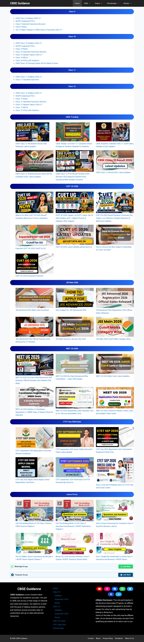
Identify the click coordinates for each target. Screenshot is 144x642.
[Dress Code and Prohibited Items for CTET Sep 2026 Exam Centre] (115, 470)
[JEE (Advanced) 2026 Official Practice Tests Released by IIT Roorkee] (34, 327)
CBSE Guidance (20, 3)
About (98, 638)
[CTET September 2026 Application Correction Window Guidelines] (34, 438)
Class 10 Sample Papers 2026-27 (29, 55)
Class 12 (56, 606)
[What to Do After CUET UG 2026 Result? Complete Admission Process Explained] (34, 203)
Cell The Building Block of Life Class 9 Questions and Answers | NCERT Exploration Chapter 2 (73, 526)
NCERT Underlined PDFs (25, 21)
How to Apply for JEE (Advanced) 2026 (71, 310)
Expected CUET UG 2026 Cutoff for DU (31, 248)
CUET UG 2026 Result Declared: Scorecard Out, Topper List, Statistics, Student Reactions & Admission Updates (114, 218)
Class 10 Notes (22, 49)
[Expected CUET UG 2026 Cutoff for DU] (34, 236)
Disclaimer (119, 638)
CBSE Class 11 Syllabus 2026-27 (29, 77)
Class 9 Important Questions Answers (30, 24)
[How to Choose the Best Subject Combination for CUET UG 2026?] (115, 235)
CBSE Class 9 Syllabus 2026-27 (28, 18)
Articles (126, 3)
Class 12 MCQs (22, 107)
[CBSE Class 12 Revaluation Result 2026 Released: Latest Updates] (32, 132)
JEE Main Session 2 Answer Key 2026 (71, 339)
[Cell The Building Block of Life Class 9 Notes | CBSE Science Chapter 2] (34, 511)
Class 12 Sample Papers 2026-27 (29, 105)
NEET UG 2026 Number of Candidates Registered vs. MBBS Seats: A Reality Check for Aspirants (34, 412)
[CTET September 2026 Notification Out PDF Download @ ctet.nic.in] (75, 467)
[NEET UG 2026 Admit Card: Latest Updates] (115, 364)
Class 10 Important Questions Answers (31, 52)
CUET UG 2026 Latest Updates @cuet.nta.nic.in (74, 247)
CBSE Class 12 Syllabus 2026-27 (29, 93)
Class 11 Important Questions (27, 80)
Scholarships (112, 3)
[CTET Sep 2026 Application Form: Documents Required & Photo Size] (115, 437)
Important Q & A (61, 599)
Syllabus (58, 595)
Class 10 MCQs (22, 57)
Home (77, 3)
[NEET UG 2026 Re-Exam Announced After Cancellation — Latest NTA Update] (75, 364)
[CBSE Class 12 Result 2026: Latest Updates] (115, 160)
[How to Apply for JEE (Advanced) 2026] (75, 298)
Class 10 (56, 592)
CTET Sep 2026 (59, 624)
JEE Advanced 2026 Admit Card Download (32, 310)
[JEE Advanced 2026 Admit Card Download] (34, 298)
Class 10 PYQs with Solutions (27, 60)
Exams (97, 3)
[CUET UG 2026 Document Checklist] (34, 264)
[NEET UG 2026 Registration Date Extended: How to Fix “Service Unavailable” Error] (75, 398)
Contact (91, 638)
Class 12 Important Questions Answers (31, 102)
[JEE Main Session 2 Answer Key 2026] (75, 327)
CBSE (86, 3)
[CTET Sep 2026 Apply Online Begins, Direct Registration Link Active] (34, 467)
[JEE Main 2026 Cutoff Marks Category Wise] (115, 327)
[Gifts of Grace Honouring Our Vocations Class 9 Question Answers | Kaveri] (115, 511)
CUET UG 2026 (59, 621)
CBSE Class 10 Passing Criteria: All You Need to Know (37, 63)
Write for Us (129, 638)
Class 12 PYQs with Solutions (27, 110)
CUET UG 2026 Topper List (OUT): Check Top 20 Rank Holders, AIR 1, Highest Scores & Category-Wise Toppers (74, 218)
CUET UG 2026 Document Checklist (29, 276)
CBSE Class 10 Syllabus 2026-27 (29, 43)
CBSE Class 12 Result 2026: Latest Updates (113, 172)
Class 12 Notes (22, 99)
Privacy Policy (108, 638)
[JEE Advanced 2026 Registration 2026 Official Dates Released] (115, 298)
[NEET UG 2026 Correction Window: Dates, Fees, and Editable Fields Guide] (115, 398)
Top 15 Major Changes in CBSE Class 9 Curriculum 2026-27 (39, 30)
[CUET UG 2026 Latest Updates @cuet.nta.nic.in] (75, 235)
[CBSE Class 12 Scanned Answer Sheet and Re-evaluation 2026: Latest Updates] (34, 161)
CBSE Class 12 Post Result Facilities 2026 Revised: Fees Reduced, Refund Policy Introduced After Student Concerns (72, 177)
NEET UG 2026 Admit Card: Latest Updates (112, 376)
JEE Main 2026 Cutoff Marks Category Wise (113, 339)
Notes (57, 603)
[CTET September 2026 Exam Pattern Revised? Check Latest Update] (75, 437)
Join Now (127, 566)
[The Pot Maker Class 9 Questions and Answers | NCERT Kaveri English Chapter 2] (34, 544)
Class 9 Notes (21, 27)
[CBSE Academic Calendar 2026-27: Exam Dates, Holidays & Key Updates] (113, 132)
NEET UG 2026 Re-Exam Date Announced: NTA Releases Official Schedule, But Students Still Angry (34, 380)
